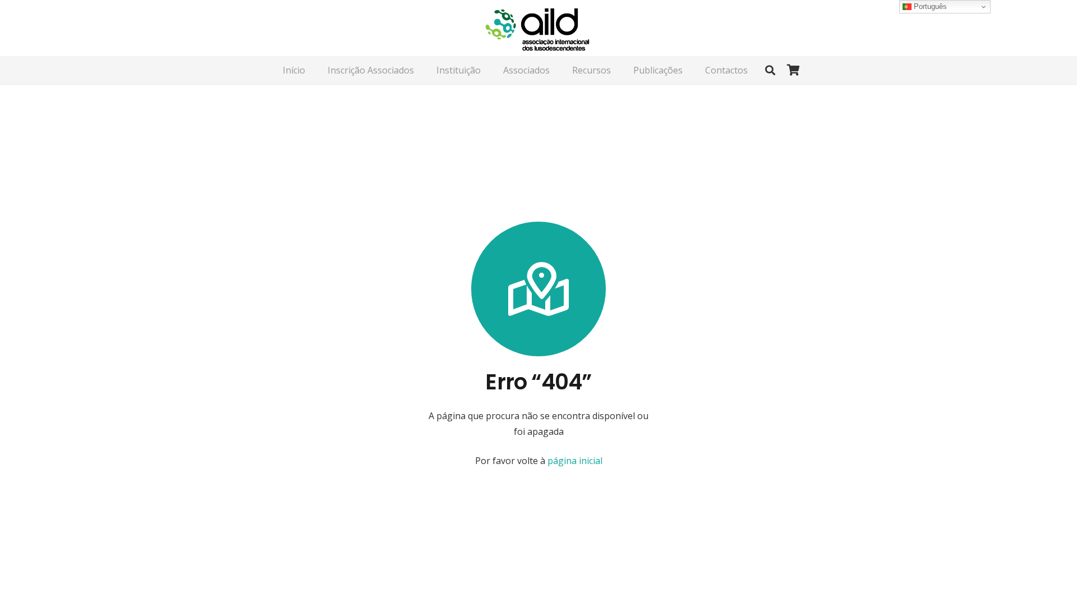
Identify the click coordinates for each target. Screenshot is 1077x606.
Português (929, 6)
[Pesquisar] (770, 70)
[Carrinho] (793, 70)
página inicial (573, 460)
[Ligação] (538, 28)
